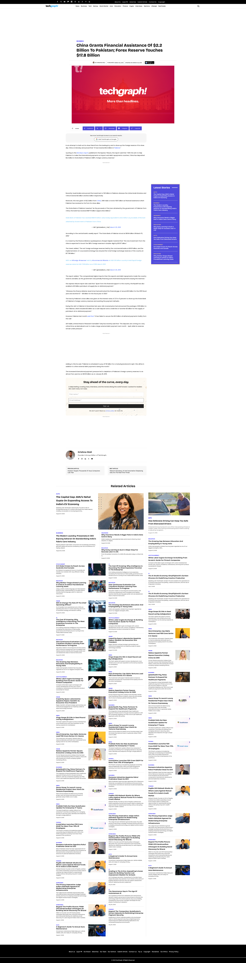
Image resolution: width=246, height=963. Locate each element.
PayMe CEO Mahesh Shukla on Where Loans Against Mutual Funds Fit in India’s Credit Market (71, 865)
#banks (105, 260)
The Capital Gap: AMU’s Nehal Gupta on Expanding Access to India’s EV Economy (164, 195)
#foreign (75, 260)
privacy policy (110, 411)
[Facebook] (57, 1)
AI (56, 617)
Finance (58, 861)
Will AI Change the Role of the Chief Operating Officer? (71, 604)
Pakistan (117, 148)
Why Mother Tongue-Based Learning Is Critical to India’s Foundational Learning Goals (163, 257)
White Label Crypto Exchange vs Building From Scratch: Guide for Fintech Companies (70, 680)
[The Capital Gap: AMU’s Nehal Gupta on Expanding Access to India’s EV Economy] (121, 511)
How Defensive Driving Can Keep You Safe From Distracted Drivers (165, 238)
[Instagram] (75, 1)
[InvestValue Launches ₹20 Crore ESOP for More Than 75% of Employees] (97, 828)
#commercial (97, 260)
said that (90, 316)
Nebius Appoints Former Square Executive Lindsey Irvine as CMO (69, 752)
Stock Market (158, 244)
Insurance (157, 215)
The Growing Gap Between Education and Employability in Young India (69, 664)
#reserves (82, 260)
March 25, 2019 (115, 227)
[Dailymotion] (71, 1)
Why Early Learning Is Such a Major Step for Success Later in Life (164, 228)
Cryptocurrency (61, 677)
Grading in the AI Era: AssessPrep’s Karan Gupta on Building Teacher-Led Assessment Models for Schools (126, 873)
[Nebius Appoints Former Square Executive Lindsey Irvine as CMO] (97, 754)
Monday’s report (82, 153)
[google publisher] (89, 1)
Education (157, 224)
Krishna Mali (101, 62)
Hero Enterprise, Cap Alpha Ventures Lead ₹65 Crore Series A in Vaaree (71, 735)
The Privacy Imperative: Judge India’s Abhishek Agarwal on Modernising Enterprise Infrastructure (68, 887)
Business (80, 41)
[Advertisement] (123, 24)
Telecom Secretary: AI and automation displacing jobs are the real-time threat (126, 471)
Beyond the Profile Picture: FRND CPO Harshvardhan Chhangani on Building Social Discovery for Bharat (71, 908)
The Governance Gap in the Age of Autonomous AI (123, 892)
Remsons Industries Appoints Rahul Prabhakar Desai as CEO (71, 845)
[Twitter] (61, 1)
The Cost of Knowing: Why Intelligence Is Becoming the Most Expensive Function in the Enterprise (70, 622)
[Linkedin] (78, 1)
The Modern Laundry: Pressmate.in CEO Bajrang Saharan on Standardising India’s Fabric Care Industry (165, 207)
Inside (58, 601)
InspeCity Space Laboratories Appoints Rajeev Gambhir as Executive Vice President (68, 701)
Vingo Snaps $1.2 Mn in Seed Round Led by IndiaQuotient (70, 718)
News (58, 715)
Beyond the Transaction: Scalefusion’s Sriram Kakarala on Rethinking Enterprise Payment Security (126, 913)
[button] (198, 6)
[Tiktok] (82, 1)
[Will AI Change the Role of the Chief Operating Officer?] (97, 606)
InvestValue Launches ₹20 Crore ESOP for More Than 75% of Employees (69, 826)
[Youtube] (64, 1)
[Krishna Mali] (94, 63)
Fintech (58, 822)
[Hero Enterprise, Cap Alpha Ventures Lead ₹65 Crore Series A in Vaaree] (97, 738)
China (99, 201)
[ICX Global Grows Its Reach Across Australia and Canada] (97, 569)
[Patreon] (68, 1)
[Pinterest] (86, 1)
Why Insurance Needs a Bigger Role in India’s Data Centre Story (165, 218)
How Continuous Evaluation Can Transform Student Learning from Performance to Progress (70, 643)
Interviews (59, 882)
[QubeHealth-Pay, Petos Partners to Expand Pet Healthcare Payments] (97, 773)
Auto (155, 192)
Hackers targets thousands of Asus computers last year (84, 471)
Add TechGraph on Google (107, 139)
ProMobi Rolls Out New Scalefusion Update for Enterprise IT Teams (70, 807)
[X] (88, 458)
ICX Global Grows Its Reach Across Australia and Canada (165, 247)
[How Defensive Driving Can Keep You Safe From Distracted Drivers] (169, 503)
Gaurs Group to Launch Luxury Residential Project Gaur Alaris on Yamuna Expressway (70, 789)
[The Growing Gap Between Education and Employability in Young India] (97, 665)
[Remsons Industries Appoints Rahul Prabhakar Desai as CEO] (97, 848)
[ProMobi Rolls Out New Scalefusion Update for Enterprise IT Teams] (97, 809)
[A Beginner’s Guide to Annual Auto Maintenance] (97, 930)
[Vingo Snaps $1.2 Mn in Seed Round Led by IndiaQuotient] (97, 721)
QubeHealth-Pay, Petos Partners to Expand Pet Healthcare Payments (70, 770)
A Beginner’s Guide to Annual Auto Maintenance (70, 928)
